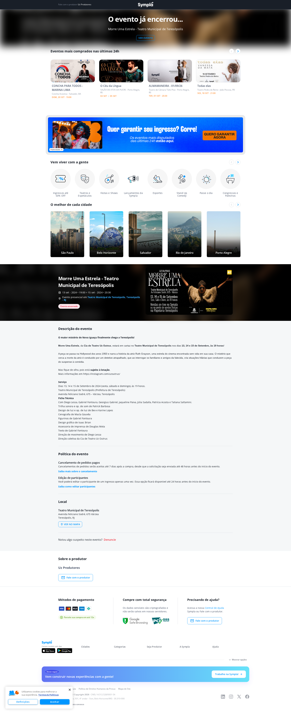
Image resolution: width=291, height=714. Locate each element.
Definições (22, 701)
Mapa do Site (124, 688)
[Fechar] (69, 689)
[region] (39, 698)
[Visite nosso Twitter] (239, 697)
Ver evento (145, 37)
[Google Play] (64, 650)
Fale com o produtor (78, 577)
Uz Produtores (84, 4)
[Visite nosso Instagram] (231, 697)
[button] (14, 693)
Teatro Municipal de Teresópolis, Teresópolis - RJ (101, 298)
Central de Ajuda (214, 607)
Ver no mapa (72, 524)
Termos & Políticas (48, 694)
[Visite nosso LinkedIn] (223, 697)
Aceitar (54, 701)
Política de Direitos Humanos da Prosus (97, 688)
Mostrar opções (239, 659)
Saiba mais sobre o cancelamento (77, 471)
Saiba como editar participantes (76, 486)
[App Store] (48, 650)
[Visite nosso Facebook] (247, 697)
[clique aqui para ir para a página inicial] (145, 4)
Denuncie (110, 539)
